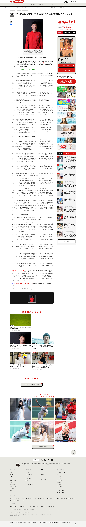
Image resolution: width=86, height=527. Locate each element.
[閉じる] (75, 524)
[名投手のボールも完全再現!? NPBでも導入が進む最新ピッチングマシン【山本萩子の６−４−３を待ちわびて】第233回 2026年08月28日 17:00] (20, 409)
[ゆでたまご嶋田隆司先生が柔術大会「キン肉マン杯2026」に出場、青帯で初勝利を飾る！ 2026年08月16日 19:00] (65, 431)
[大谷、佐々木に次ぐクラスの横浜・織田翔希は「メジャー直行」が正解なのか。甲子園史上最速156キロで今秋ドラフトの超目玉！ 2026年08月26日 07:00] (43, 409)
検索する (63, 1)
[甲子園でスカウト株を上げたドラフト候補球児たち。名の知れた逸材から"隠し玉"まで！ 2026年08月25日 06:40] (20, 431)
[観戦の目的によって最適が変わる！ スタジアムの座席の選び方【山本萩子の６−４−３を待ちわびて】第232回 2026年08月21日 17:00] (43, 431)
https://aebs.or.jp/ (25, 466)
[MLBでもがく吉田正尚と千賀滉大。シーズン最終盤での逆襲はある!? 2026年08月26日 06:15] (65, 409)
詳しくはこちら (13, 525)
